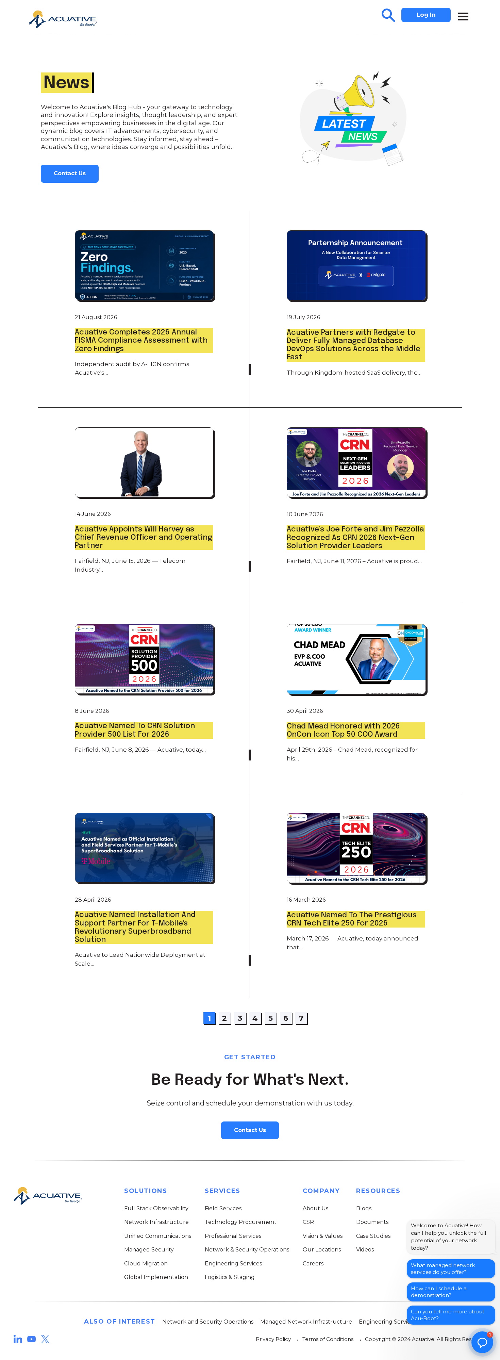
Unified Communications (157, 1236)
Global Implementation (156, 1277)
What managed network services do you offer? (443, 1268)
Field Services (223, 1208)
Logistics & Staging (230, 1277)
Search (388, 15)
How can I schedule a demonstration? (439, 1291)
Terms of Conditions (327, 1339)
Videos (365, 1249)
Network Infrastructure (156, 1222)
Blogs (363, 1208)
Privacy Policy (273, 1339)
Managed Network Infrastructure (306, 1321)
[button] (482, 1342)
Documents (372, 1222)
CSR (308, 1222)
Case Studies (373, 1236)
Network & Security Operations (247, 1249)
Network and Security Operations (207, 1321)
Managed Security (149, 1249)
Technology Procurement (241, 1222)
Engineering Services (233, 1263)
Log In (426, 14)
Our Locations (322, 1249)
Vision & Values (323, 1236)
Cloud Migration (146, 1263)
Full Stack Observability (156, 1208)
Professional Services (233, 1236)
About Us (315, 1208)
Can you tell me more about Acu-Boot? (447, 1315)
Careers (313, 1263)
